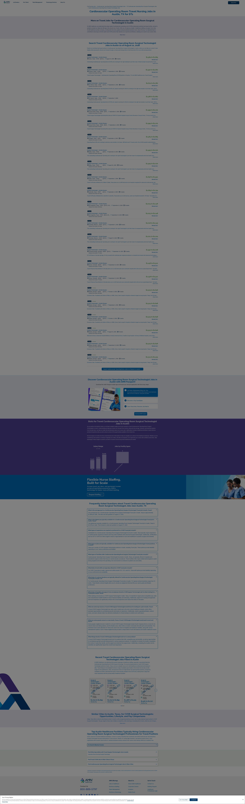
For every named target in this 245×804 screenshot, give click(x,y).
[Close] (243, 799)
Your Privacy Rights (184, 799)
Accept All (193, 799)
